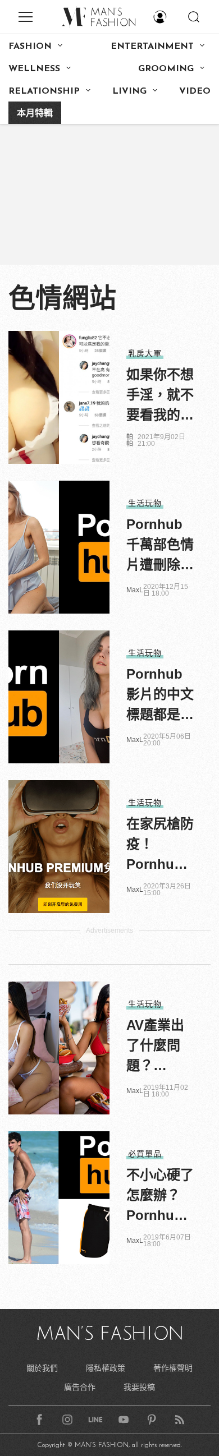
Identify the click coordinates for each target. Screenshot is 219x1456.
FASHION (30, 46)
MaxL (134, 590)
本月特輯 (35, 113)
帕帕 (129, 440)
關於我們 (42, 1367)
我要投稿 (139, 1387)
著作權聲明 (173, 1367)
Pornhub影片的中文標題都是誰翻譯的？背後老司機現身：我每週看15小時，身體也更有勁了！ (160, 695)
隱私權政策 (105, 1367)
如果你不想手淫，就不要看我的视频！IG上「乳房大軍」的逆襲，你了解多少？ (160, 396)
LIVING (129, 91)
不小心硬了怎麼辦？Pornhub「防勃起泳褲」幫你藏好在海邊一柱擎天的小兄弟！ (160, 1196)
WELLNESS (34, 68)
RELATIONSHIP (44, 91)
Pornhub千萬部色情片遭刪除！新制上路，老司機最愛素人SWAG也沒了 (160, 546)
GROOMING (166, 68)
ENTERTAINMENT (152, 46)
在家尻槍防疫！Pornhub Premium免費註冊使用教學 (160, 845)
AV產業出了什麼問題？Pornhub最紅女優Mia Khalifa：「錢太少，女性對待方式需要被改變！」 (160, 1046)
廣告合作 (79, 1387)
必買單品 (145, 1153)
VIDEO (195, 91)
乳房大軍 (145, 353)
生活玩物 (145, 503)
